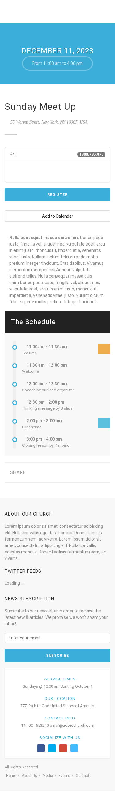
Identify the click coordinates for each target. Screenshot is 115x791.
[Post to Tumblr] (63, 472)
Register (58, 195)
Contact (82, 776)
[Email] (101, 472)
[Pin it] (73, 472)
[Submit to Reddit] (82, 472)
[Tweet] (44, 472)
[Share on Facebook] (35, 472)
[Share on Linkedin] (92, 472)
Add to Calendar (57, 216)
